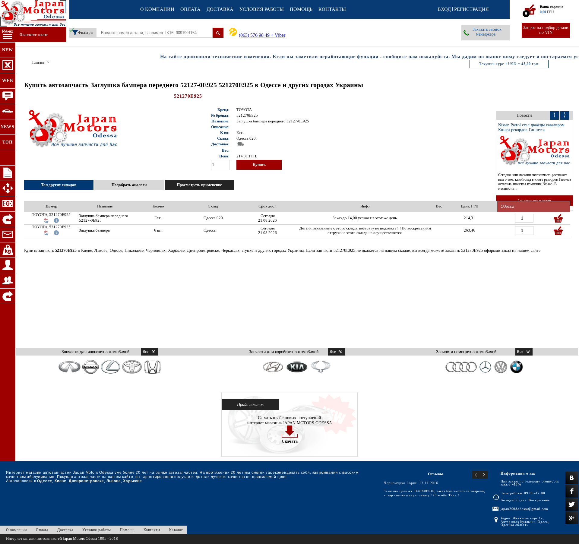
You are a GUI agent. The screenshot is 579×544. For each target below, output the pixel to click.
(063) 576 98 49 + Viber (262, 35)
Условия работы (261, 9)
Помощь (301, 9)
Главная (39, 62)
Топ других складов (58, 185)
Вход (444, 9)
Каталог (176, 530)
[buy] (558, 218)
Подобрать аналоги (129, 185)
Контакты (332, 9)
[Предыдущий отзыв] (476, 475)
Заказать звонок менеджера (487, 31)
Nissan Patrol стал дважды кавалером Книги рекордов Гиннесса (531, 127)
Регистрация (471, 9)
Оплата (190, 9)
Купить (259, 165)
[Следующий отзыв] (484, 475)
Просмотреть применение (199, 185)
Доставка (220, 9)
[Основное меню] (7, 35)
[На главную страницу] (33, 14)
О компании (157, 9)
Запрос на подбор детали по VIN (545, 30)
